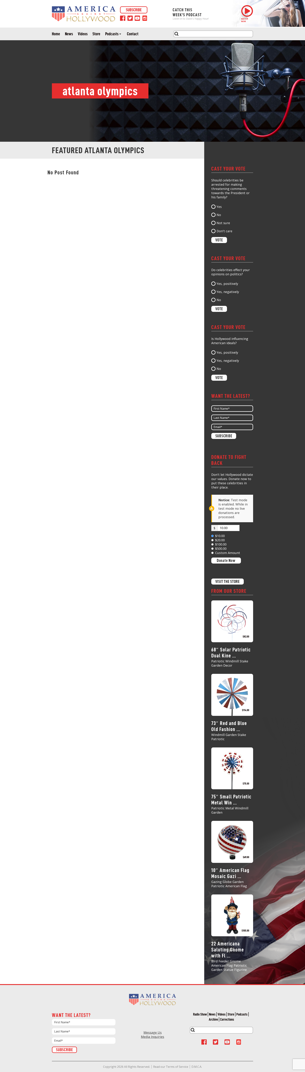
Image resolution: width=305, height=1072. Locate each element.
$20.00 (220, 540)
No (219, 215)
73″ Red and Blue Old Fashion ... (229, 726)
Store (96, 34)
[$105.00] (232, 915)
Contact (132, 34)
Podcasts (111, 34)
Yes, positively (227, 284)
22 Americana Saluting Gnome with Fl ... (227, 950)
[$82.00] (232, 621)
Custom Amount (227, 553)
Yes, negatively (228, 292)
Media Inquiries (152, 1037)
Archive (213, 1019)
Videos (83, 34)
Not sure (223, 223)
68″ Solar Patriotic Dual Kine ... (231, 652)
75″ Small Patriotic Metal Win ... (231, 800)
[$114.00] (232, 694)
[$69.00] (232, 841)
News (69, 34)
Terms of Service (177, 1067)
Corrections (227, 1019)
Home (56, 34)
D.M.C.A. (197, 1067)
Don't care (224, 231)
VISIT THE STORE (227, 581)
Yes (219, 207)
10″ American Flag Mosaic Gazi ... (230, 873)
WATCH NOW (244, 20)
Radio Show (200, 1014)
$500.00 (220, 548)
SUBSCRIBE (134, 10)
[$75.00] (232, 768)
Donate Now (226, 560)
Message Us (152, 1032)
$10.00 (220, 536)
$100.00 (220, 544)
